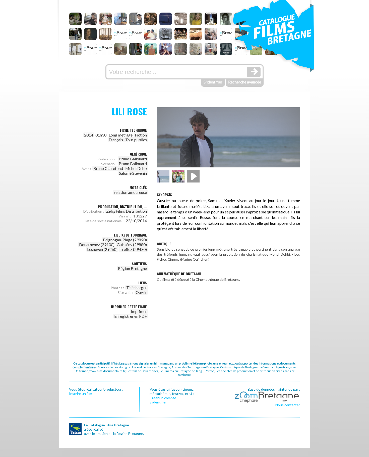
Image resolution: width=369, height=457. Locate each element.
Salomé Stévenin (133, 173)
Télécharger (136, 287)
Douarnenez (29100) (96, 244)
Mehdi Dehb (136, 168)
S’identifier (158, 402)
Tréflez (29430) (133, 249)
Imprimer (139, 311)
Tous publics (136, 139)
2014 (88, 134)
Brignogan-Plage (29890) (125, 239)
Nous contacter (287, 405)
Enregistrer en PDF (130, 316)
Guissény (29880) (132, 244)
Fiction (141, 134)
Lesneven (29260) (102, 249)
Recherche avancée (244, 81)
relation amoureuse (130, 192)
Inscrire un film (80, 393)
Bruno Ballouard (133, 158)
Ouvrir (141, 292)
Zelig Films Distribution (126, 211)
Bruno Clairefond (108, 168)
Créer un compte (163, 398)
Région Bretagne (132, 268)
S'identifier (213, 81)
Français (116, 139)
